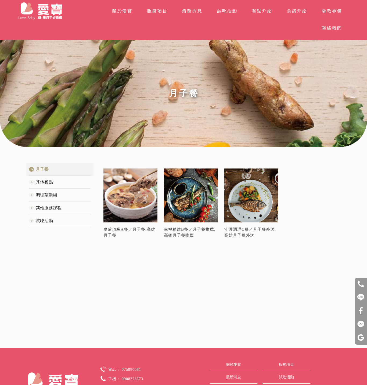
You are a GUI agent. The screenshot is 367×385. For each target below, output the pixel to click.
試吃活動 (227, 10)
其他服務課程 (49, 208)
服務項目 (157, 10)
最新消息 (192, 10)
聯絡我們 (332, 27)
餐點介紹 (262, 10)
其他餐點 (44, 182)
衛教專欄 (332, 10)
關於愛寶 (122, 10)
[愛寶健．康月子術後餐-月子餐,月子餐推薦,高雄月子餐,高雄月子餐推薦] (40, 12)
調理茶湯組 (46, 195)
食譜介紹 (297, 10)
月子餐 (42, 169)
